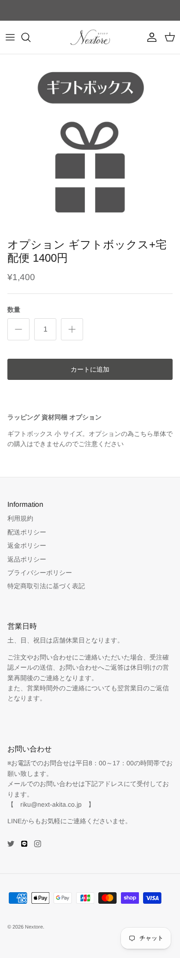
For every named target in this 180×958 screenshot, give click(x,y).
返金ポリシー (26, 545)
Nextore (34, 926)
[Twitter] (10, 843)
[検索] (30, 37)
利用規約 (20, 518)
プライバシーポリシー (39, 572)
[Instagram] (37, 843)
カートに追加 (90, 369)
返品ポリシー (26, 559)
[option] (90, 144)
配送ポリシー (26, 532)
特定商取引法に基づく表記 (46, 586)
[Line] (24, 843)
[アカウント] (149, 37)
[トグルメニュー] (10, 37)
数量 (13, 309)
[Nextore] (90, 37)
